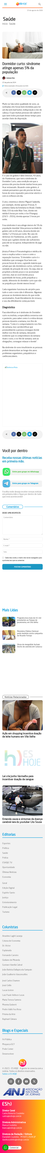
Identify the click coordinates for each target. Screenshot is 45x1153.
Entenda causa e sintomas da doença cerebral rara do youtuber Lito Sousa (22, 820)
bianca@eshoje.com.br (12, 1128)
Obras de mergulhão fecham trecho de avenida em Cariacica (29, 645)
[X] (19, 92)
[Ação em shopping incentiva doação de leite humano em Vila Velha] (22, 715)
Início (5, 23)
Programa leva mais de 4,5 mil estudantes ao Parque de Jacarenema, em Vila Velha (29, 620)
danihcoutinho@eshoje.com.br (15, 1139)
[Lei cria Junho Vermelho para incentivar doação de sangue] (22, 758)
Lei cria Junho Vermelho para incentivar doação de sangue (18, 778)
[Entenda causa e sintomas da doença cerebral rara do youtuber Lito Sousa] (22, 801)
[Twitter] (34, 1081)
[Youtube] (26, 1081)
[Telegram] (29, 92)
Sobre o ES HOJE (9, 1074)
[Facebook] (13, 92)
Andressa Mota (10, 78)
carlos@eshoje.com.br (11, 1116)
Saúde (9, 19)
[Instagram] (11, 1081)
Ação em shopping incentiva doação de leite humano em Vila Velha (21, 735)
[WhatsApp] (24, 92)
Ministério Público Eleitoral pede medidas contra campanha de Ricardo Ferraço (30, 633)
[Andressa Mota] (4, 78)
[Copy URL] (35, 92)
